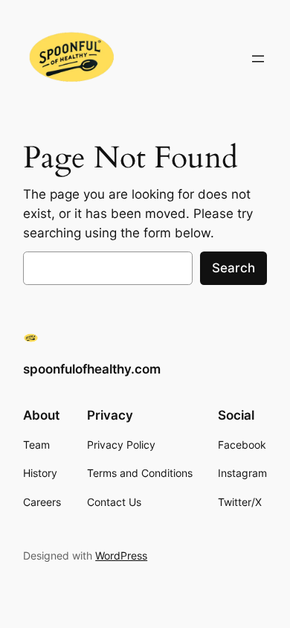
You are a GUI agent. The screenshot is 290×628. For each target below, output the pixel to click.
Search (233, 267)
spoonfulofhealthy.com (92, 369)
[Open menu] (258, 59)
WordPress (121, 555)
